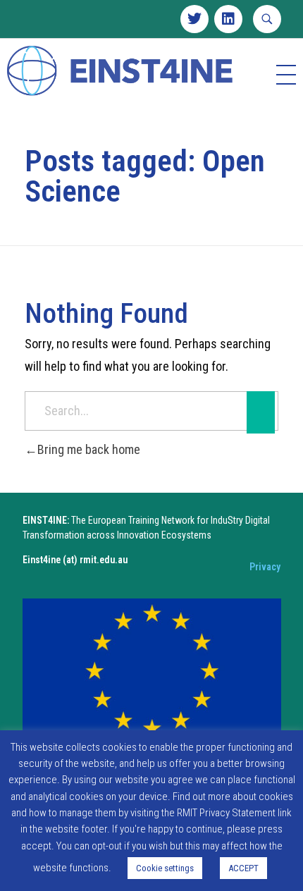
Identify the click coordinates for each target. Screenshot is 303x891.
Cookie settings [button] (165, 868)
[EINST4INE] (121, 72)
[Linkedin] (228, 19)
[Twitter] (194, 19)
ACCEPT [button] (243, 868)
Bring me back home (88, 449)
